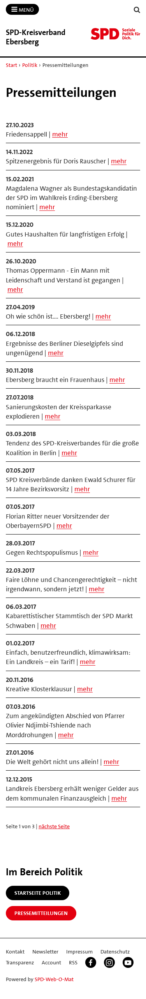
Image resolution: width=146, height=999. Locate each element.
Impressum (79, 951)
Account (51, 962)
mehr (60, 134)
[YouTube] (128, 962)
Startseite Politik (37, 892)
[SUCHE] (137, 10)
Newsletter (45, 951)
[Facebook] (90, 962)
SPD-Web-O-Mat (54, 979)
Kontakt (15, 951)
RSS (73, 962)
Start (11, 64)
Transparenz (20, 962)
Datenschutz (115, 951)
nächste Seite (54, 826)
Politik (29, 64)
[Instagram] (109, 962)
